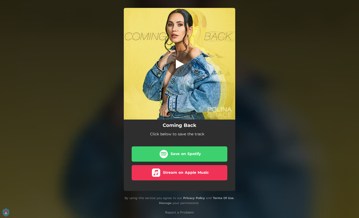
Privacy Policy (194, 198)
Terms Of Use (223, 198)
